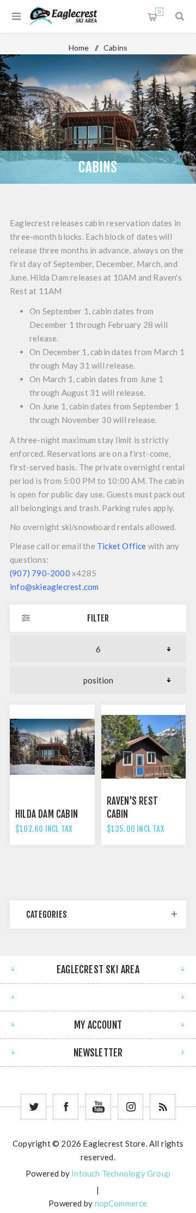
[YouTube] (98, 1106)
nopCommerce (121, 1203)
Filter (98, 618)
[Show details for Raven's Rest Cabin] (143, 747)
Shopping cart (159, 12)
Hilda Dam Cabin (46, 814)
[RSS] (162, 1106)
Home (79, 47)
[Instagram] (130, 1106)
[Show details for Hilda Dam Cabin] (52, 747)
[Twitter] (33, 1106)
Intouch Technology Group (120, 1173)
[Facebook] (65, 1106)
